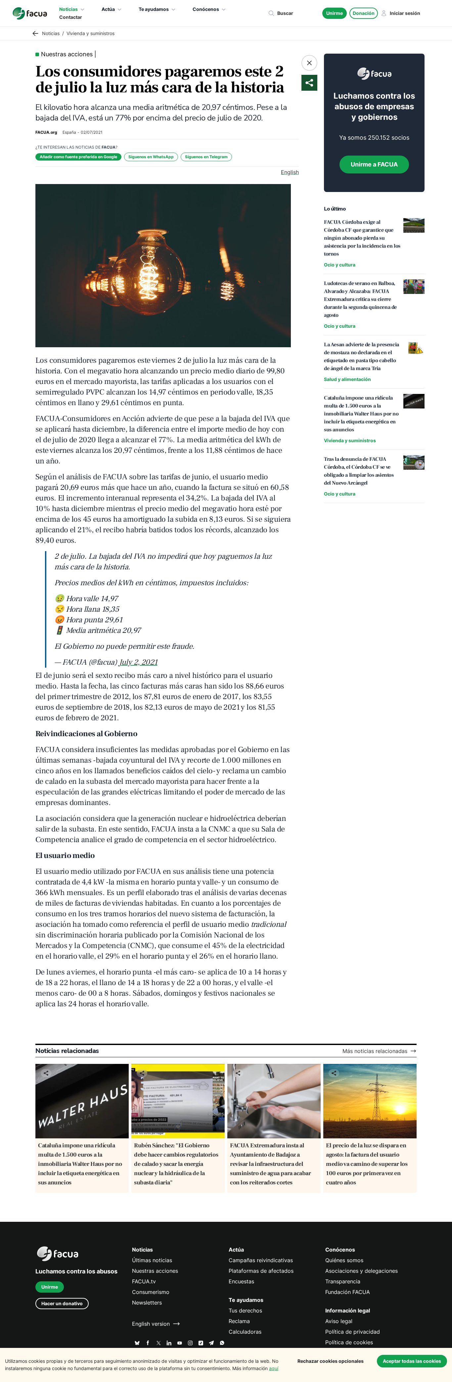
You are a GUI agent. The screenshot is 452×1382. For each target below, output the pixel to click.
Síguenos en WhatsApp (151, 156)
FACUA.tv (144, 1281)
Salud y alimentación (347, 379)
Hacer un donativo (62, 1303)
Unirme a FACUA (374, 164)
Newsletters (147, 1302)
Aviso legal (338, 1321)
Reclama (239, 1321)
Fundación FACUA (347, 1292)
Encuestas (241, 1281)
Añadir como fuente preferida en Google (78, 156)
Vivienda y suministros (350, 440)
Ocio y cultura (339, 264)
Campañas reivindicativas (261, 1260)
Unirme (334, 13)
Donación (364, 13)
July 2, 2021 (138, 662)
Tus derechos (245, 1310)
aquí (273, 1368)
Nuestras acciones (155, 1270)
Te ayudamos (154, 9)
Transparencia (342, 1281)
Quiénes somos (344, 1260)
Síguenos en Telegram (206, 156)
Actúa (108, 9)
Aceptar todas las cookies (412, 1361)
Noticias (68, 9)
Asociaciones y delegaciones (361, 1270)
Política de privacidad (352, 1331)
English (290, 172)
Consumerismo (150, 1292)
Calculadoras (245, 1331)
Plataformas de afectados (261, 1270)
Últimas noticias (152, 1260)
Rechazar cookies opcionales (330, 1361)
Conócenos (206, 9)
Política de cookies (349, 1342)
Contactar (70, 17)
